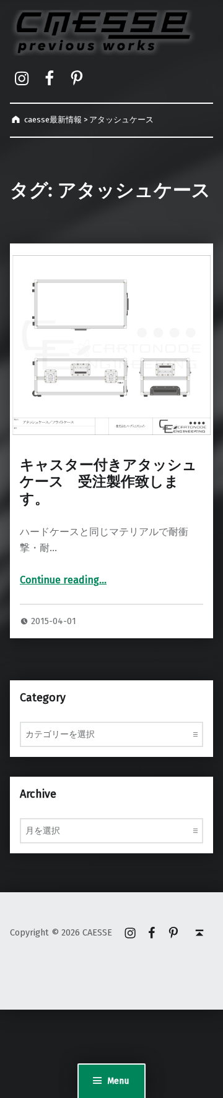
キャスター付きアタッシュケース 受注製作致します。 (108, 482)
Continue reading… (63, 580)
